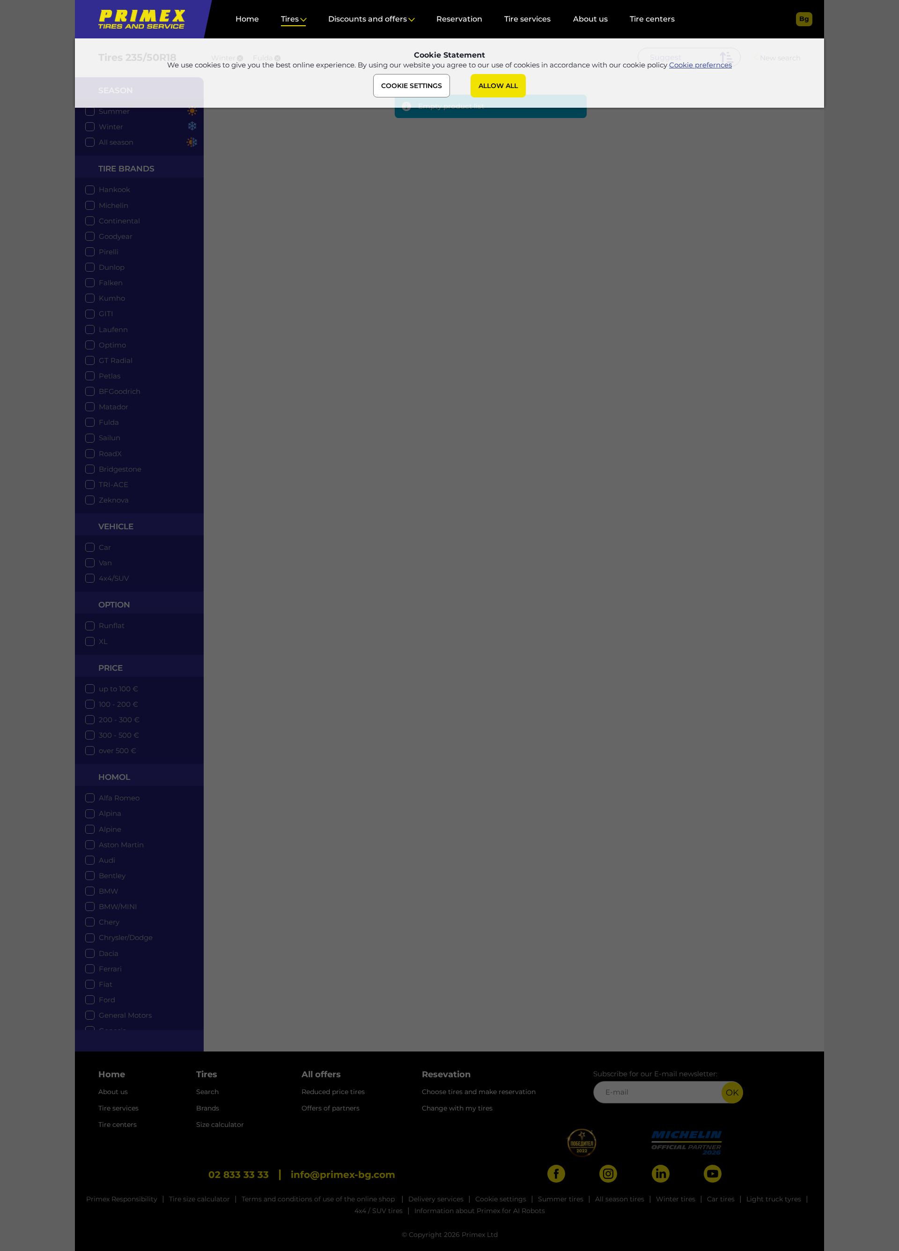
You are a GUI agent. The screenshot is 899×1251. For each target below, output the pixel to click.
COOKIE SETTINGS (411, 85)
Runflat (112, 625)
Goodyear (116, 236)
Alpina (110, 813)
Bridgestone (120, 469)
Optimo (112, 345)
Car (105, 547)
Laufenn (113, 329)
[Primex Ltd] (139, 19)
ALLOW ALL (498, 85)
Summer (114, 111)
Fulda (109, 422)
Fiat (105, 984)
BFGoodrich (119, 391)
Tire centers (652, 19)
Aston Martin (121, 844)
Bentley (112, 875)
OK (732, 1093)
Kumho (112, 298)
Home (247, 19)
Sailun (109, 437)
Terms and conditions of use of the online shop (319, 1199)
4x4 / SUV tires (378, 1211)
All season (116, 142)
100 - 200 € (118, 704)
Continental (119, 220)
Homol (114, 777)
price (110, 668)
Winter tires (675, 1199)
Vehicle (115, 526)
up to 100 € (118, 688)
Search (207, 1092)
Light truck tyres (773, 1199)
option (114, 604)
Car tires (721, 1199)
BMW (108, 891)
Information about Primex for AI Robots (479, 1211)
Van (105, 562)
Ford (107, 999)
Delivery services (436, 1199)
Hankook (114, 189)
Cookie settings (500, 1199)
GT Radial (116, 360)
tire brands (126, 168)
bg (804, 19)
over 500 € (117, 750)
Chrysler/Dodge (126, 937)
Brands (207, 1108)
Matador (113, 406)
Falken (111, 282)
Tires (290, 19)
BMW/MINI (118, 906)
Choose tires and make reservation (479, 1092)
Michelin (113, 205)
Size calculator (220, 1124)
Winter (111, 126)
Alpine (110, 829)
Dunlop (112, 267)
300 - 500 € (119, 735)
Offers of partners (331, 1108)
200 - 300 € (119, 719)
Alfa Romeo (119, 797)
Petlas (109, 375)
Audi (107, 860)
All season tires (619, 1199)
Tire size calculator (199, 1199)
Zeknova (114, 500)
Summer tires (560, 1199)
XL (103, 641)
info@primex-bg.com (343, 1174)
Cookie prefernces (700, 64)
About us (590, 19)
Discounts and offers (367, 19)
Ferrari (110, 968)
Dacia (108, 953)
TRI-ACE (113, 484)
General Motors (125, 1015)
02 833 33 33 (238, 1174)
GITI (106, 313)
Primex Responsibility (121, 1199)
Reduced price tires (333, 1092)
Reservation (459, 19)
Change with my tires (457, 1108)
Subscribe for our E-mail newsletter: (655, 1073)
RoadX (110, 453)
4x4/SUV (114, 578)
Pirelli (108, 251)
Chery (109, 922)
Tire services (527, 19)
